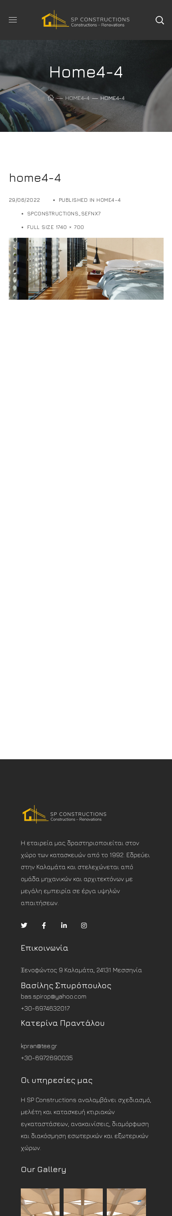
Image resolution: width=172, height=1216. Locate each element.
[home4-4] (86, 243)
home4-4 (77, 97)
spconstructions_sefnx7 (64, 213)
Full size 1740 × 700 (55, 227)
